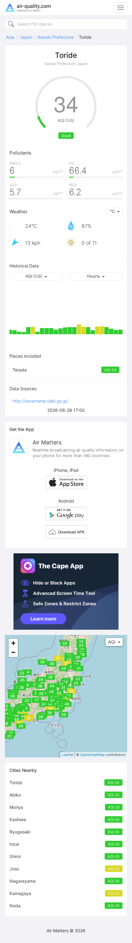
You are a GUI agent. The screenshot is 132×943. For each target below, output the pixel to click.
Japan (26, 37)
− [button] (13, 652)
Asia (10, 37)
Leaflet (67, 754)
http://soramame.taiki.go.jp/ (40, 400)
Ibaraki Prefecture (55, 37)
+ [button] (13, 643)
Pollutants (20, 153)
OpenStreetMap (92, 754)
